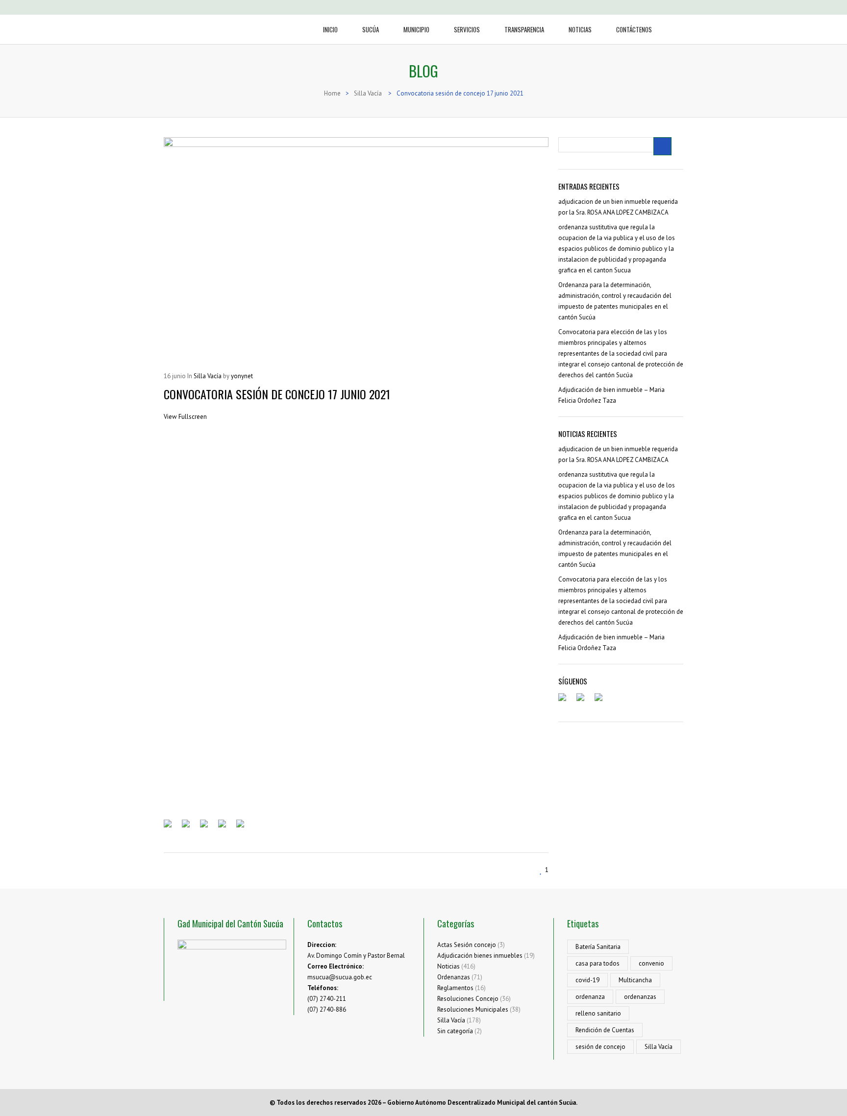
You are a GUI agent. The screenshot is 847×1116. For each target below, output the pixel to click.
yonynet (242, 376)
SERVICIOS (467, 29)
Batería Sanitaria (598, 947)
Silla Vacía (368, 93)
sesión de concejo (600, 1047)
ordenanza (590, 997)
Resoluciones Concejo (467, 999)
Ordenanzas (453, 977)
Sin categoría (455, 1031)
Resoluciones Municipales (472, 1009)
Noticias (448, 966)
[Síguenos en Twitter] (584, 701)
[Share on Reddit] (208, 827)
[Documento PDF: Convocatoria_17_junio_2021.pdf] (356, 618)
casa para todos (597, 963)
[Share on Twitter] (190, 827)
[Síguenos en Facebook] (566, 701)
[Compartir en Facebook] (171, 827)
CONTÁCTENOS (634, 29)
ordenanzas (640, 997)
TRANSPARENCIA (524, 29)
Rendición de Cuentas (604, 1030)
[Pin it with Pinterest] (226, 827)
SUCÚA (370, 29)
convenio (651, 963)
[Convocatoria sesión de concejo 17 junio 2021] (356, 249)
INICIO (330, 29)
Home (332, 93)
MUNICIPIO (416, 29)
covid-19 (587, 980)
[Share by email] (244, 827)
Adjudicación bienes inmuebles (480, 955)
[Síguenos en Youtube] (602, 701)
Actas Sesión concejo (466, 945)
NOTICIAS (580, 29)
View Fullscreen (185, 416)
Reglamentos (455, 988)
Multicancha (635, 980)
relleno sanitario (598, 1013)
